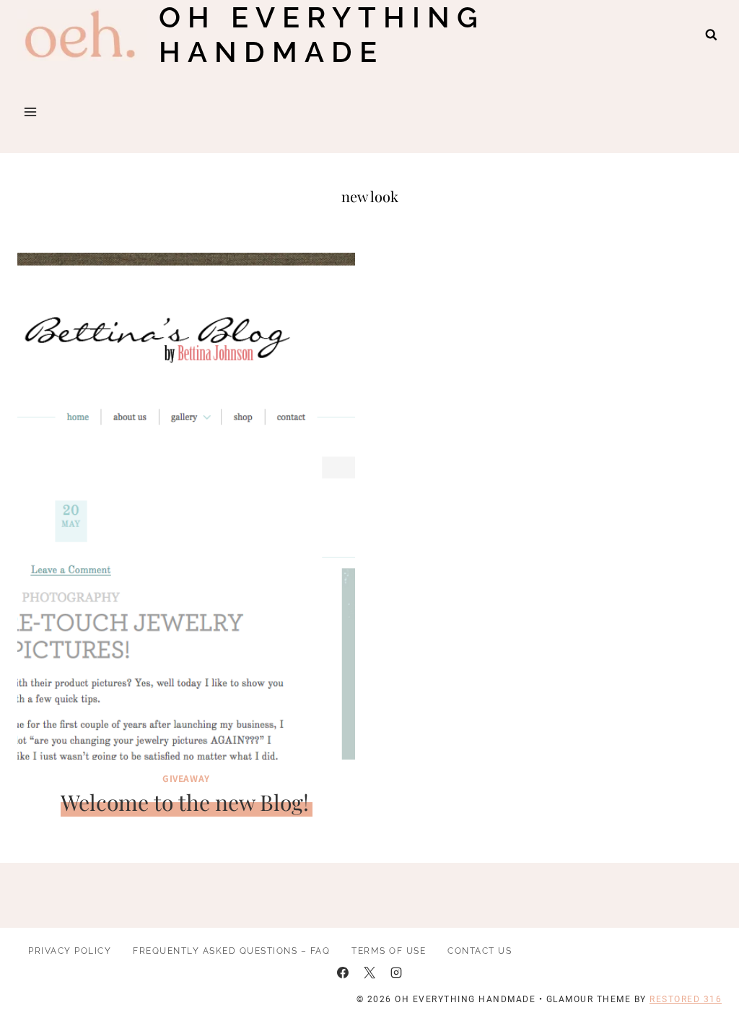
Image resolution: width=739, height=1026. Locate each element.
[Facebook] (342, 972)
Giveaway (186, 778)
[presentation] (186, 506)
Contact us (479, 951)
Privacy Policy (69, 951)
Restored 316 (686, 999)
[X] (369, 972)
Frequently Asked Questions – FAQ (231, 951)
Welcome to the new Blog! (185, 802)
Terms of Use (388, 951)
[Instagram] (396, 972)
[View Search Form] (711, 35)
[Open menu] (30, 111)
